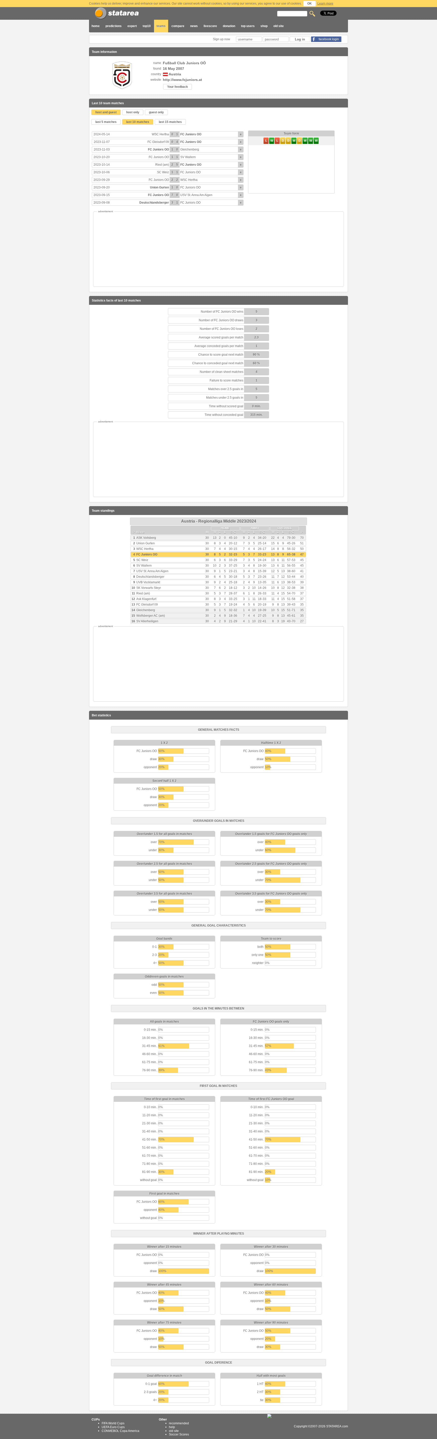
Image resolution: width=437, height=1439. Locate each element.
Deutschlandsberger (154, 202)
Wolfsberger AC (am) (150, 615)
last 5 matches (106, 122)
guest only (156, 112)
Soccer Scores (179, 1434)
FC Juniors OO (190, 134)
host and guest (106, 112)
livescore (210, 26)
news (194, 26)
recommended (179, 1423)
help (172, 1427)
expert (132, 26)
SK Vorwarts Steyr (148, 588)
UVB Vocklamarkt (148, 582)
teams (161, 26)
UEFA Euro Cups (113, 1427)
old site (278, 26)
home (96, 26)
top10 (147, 26)
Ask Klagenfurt (146, 599)
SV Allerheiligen (147, 621)
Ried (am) (162, 164)
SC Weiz (163, 172)
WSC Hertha (160, 134)
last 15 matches (170, 122)
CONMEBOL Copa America (120, 1430)
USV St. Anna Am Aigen (196, 195)
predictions (113, 26)
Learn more (325, 3)
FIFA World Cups (113, 1423)
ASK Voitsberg (146, 538)
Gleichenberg (189, 149)
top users (248, 26)
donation (229, 26)
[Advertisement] (218, 249)
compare (177, 26)
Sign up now (222, 39)
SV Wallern (188, 157)
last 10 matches (137, 122)
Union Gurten (159, 187)
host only (132, 112)
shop (264, 26)
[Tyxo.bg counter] (280, 1426)
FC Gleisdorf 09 (158, 142)
